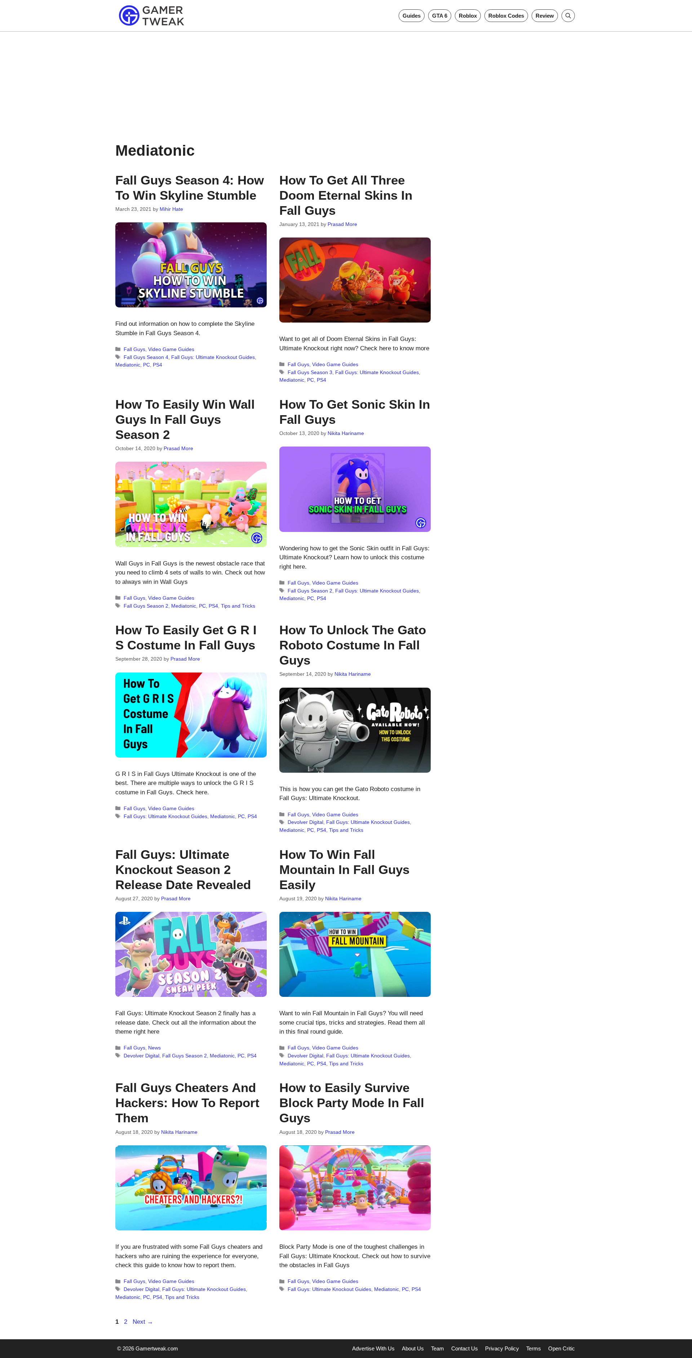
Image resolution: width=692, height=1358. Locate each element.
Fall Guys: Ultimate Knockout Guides (213, 357)
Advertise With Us (373, 1348)
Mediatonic (127, 365)
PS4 (157, 365)
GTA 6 (439, 16)
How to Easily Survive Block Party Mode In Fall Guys (351, 1102)
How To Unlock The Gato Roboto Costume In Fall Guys (352, 645)
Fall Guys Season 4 (146, 357)
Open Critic (561, 1348)
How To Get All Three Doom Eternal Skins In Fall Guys (345, 195)
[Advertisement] (346, 82)
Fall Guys (134, 349)
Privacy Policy (502, 1348)
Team (437, 1348)
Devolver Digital (305, 822)
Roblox (468, 16)
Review (545, 16)
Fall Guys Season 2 (146, 606)
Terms (533, 1348)
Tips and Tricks (238, 606)
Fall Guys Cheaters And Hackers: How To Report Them (187, 1102)
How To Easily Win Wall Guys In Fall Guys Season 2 (185, 419)
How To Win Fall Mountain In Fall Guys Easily (344, 869)
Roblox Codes (506, 16)
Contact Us (464, 1348)
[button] (568, 16)
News (154, 1048)
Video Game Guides (171, 349)
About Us (413, 1348)
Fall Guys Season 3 (310, 372)
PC (146, 365)
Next (143, 1321)
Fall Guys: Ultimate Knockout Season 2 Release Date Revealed (183, 869)
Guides (412, 16)
